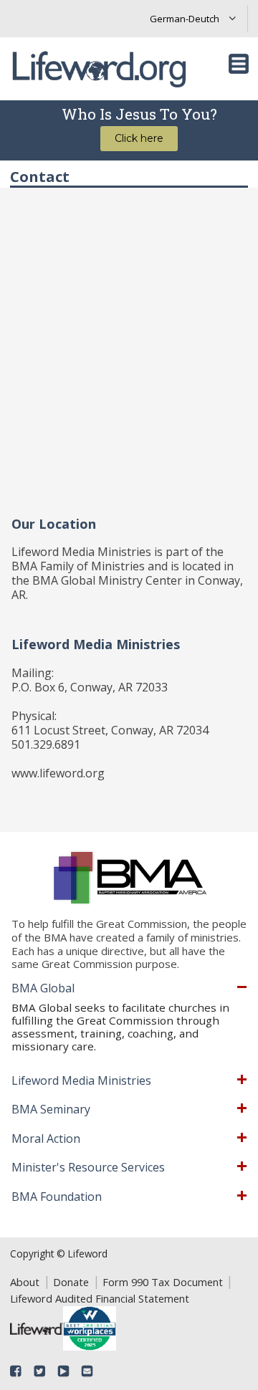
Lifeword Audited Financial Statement (99, 1298)
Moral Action (45, 1139)
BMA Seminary (50, 1109)
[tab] (129, 988)
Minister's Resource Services (88, 1167)
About (24, 1282)
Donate (71, 1282)
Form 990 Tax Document (162, 1282)
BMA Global (43, 988)
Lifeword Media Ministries (81, 1081)
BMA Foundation (56, 1197)
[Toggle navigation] (238, 63)
